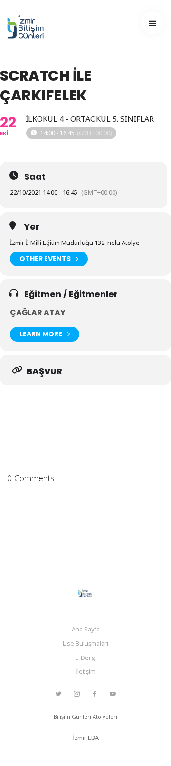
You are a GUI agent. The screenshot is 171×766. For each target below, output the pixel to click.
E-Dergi (86, 657)
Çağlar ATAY (38, 312)
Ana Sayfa (86, 629)
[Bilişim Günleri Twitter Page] (58, 694)
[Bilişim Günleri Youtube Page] (112, 694)
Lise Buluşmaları (85, 643)
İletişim (85, 671)
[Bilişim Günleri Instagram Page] (76, 694)
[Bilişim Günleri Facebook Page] (94, 694)
